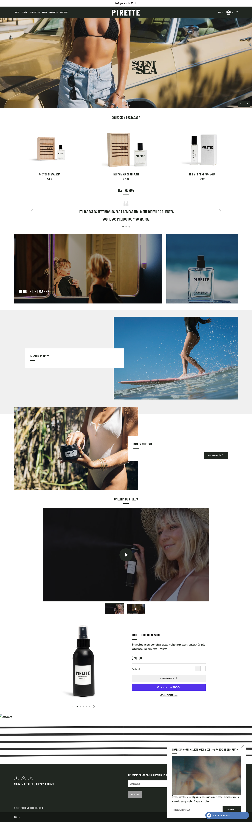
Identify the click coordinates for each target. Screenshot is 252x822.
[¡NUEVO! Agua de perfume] (126, 148)
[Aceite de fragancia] (50, 148)
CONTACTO (64, 12)
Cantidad (136, 669)
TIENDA (16, 12)
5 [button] (89, 706)
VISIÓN (24, 12)
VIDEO (44, 12)
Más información (214, 455)
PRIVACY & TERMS (45, 784)
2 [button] (126, 105)
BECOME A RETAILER (23, 784)
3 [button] (129, 105)
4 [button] (86, 706)
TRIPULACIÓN (35, 12)
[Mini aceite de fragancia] (202, 148)
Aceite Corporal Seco (146, 635)
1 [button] (123, 105)
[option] (126, 63)
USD (219, 12)
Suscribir (230, 809)
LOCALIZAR (53, 12)
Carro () (232, 12)
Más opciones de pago (168, 695)
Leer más (163, 649)
